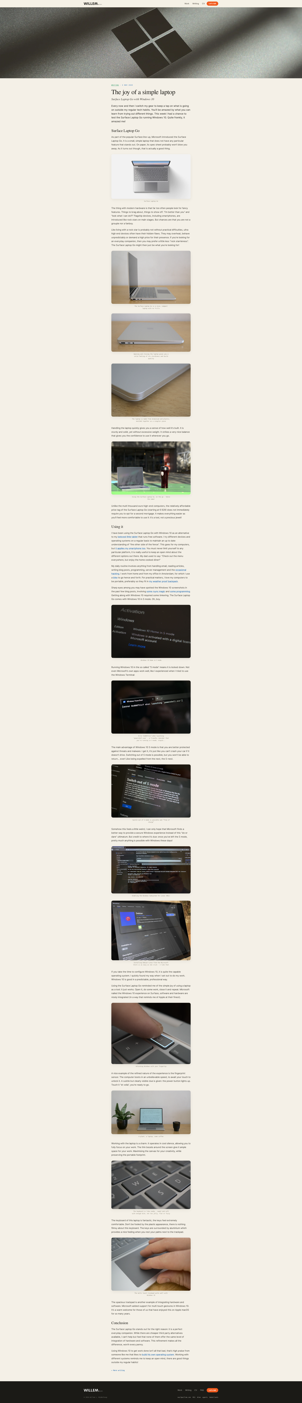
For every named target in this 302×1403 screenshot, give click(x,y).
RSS (194, 1397)
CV (203, 3)
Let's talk (212, 3)
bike (115, 577)
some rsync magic (156, 591)
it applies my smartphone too (130, 548)
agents (205, 1397)
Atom (199, 1397)
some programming (180, 591)
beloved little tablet (128, 536)
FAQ (202, 1390)
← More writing (118, 1370)
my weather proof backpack (163, 581)
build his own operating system (158, 1354)
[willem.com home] (93, 3)
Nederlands (214, 1397)
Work (187, 3)
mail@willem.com (184, 1397)
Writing (195, 3)
